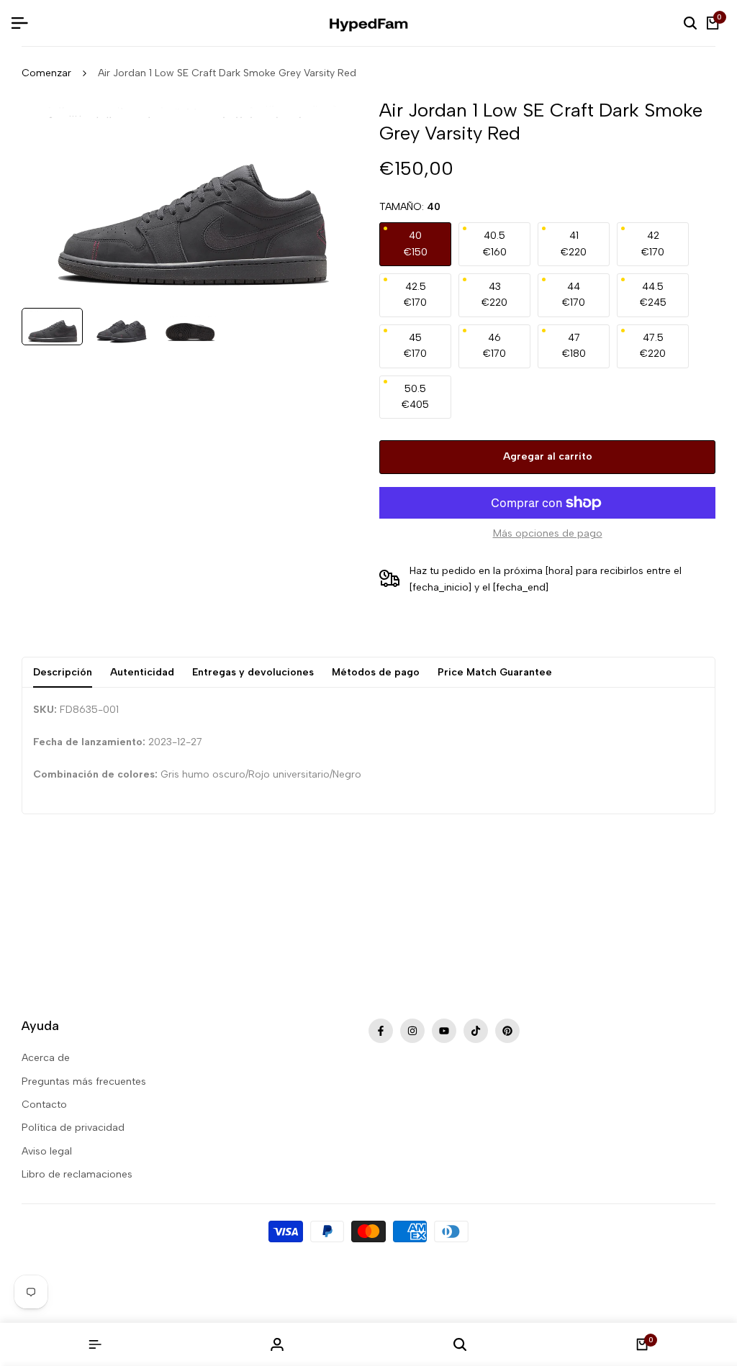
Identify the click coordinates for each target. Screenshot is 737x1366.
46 (494, 346)
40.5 (495, 243)
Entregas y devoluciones (253, 672)
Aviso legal (47, 1151)
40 (416, 243)
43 (494, 295)
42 (652, 243)
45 (415, 346)
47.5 (653, 346)
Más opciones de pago (547, 533)
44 (573, 295)
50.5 (415, 397)
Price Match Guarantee (495, 672)
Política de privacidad (73, 1127)
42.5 (415, 295)
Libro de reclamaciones (77, 1174)
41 (574, 243)
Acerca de (46, 1058)
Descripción (62, 672)
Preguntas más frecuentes (84, 1081)
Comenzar (46, 73)
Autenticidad (142, 672)
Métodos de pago (376, 672)
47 (574, 346)
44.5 (653, 295)
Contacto (44, 1104)
